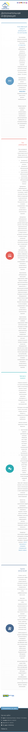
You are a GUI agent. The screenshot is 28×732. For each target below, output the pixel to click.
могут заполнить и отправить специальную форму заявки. (23, 546)
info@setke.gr (11, 725)
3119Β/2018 (21, 45)
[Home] (6, 6)
